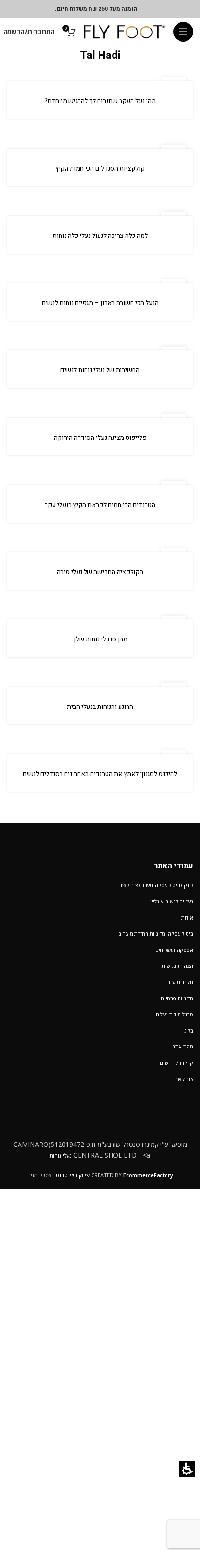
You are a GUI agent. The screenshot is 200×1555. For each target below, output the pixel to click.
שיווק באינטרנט (73, 1175)
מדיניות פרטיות (177, 998)
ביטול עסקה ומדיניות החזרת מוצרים (155, 933)
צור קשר (184, 1079)
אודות (187, 917)
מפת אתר (183, 1046)
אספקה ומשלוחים (174, 949)
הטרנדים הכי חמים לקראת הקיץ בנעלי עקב (100, 505)
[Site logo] (124, 31)
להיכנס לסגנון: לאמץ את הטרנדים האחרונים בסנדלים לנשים (100, 774)
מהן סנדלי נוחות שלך (100, 639)
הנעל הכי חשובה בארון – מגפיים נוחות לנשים (100, 303)
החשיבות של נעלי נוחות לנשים (100, 370)
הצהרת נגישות (177, 965)
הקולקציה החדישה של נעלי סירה (100, 572)
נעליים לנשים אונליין (171, 901)
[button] (183, 31)
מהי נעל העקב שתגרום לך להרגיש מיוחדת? (100, 101)
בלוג (188, 1030)
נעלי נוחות (61, 1155)
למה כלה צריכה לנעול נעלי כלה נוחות (100, 236)
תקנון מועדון (180, 982)
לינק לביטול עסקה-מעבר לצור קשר (156, 885)
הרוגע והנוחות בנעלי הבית (100, 707)
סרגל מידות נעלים (174, 1014)
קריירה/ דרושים (176, 1062)
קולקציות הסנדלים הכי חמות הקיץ (100, 169)
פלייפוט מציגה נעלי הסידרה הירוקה (100, 438)
